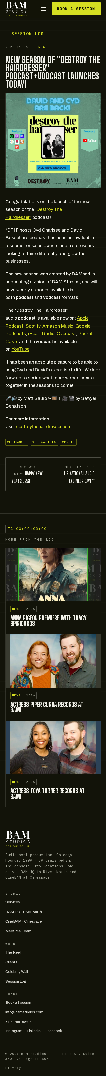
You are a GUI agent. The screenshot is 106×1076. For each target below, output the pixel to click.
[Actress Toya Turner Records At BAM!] (53, 747)
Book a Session (76, 8)
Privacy (13, 1068)
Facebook (53, 1031)
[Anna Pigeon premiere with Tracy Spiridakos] (53, 575)
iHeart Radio (41, 333)
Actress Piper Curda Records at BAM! (47, 707)
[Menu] (44, 9)
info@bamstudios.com (24, 1012)
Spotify (33, 326)
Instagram (13, 1031)
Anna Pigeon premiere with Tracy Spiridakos (48, 620)
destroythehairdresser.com (43, 426)
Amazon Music (57, 326)
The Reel (13, 952)
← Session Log (24, 33)
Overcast (66, 333)
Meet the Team (18, 931)
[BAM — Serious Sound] (16, 9)
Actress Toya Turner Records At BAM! (47, 793)
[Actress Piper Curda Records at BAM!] (53, 661)
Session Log (15, 981)
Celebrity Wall (16, 972)
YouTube (20, 349)
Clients (11, 962)
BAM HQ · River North (23, 912)
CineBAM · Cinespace (23, 921)
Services (12, 902)
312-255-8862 (18, 1022)
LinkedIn (34, 1031)
